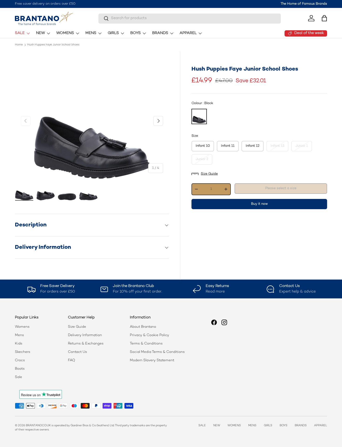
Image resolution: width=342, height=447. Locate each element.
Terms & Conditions (146, 343)
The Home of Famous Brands (304, 4)
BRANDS (160, 33)
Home (19, 45)
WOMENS (65, 33)
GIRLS (113, 33)
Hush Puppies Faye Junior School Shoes (53, 45)
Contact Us (77, 352)
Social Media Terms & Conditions (157, 352)
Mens (19, 335)
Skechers (22, 352)
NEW (40, 33)
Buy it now (259, 203)
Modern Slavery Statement (152, 360)
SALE (20, 33)
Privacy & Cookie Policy (149, 335)
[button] (324, 18)
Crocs (20, 360)
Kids (18, 343)
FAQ (71, 360)
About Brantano (143, 327)
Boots (20, 369)
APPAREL (188, 33)
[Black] (199, 116)
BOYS (135, 33)
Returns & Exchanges (86, 343)
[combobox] (189, 18)
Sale (18, 377)
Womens (22, 327)
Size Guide (209, 174)
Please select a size (280, 188)
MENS (90, 33)
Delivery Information (85, 335)
